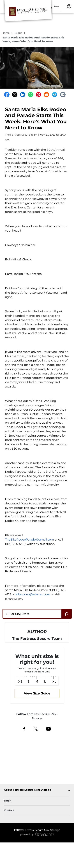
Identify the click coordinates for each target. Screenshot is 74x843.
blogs (19, 32)
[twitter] (36, 728)
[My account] (69, 6)
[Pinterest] (38, 95)
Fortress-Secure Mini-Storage (37, 830)
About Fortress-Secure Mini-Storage (27, 789)
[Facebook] (7, 95)
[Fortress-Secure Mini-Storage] (28, 11)
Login (7, 800)
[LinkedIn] (23, 95)
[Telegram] (54, 95)
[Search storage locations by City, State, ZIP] (66, 614)
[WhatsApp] (30, 95)
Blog (56, 6)
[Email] (63, 95)
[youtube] (48, 728)
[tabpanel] (37, 790)
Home (6, 32)
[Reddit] (46, 95)
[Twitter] (15, 95)
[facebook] (24, 728)
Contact (9, 810)
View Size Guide (37, 693)
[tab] (37, 790)
